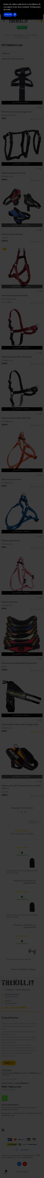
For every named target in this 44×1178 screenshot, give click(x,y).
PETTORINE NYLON (7, 176)
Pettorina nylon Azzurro (11, 541)
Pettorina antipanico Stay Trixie (14, 173)
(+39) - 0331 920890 (14, 1008)
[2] (34, 119)
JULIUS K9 (5, 238)
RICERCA (4, 666)
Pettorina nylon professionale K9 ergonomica (19, 663)
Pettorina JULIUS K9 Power (12, 234)
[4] (39, 119)
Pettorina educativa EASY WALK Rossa (17, 357)
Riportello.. (32, 969)
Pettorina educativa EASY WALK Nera (16, 418)
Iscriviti (8, 1063)
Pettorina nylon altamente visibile (15, 295)
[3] (37, 119)
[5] (41, 119)
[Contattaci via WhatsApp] (5, 1098)
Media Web (23, 1172)
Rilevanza (22, 54)
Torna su (34, 822)
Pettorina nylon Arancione (12, 479)
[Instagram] (25, 1164)
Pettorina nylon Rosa (10, 602)
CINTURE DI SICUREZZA (9, 115)
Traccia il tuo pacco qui (9, 1079)
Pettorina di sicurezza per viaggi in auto (17, 112)
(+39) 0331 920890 (8, 1090)
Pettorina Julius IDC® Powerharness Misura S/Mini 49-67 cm (21, 787)
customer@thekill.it (11, 1003)
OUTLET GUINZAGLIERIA (9, 299)
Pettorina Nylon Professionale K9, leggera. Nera (20, 724)
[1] (32, 119)
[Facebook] (19, 1164)
